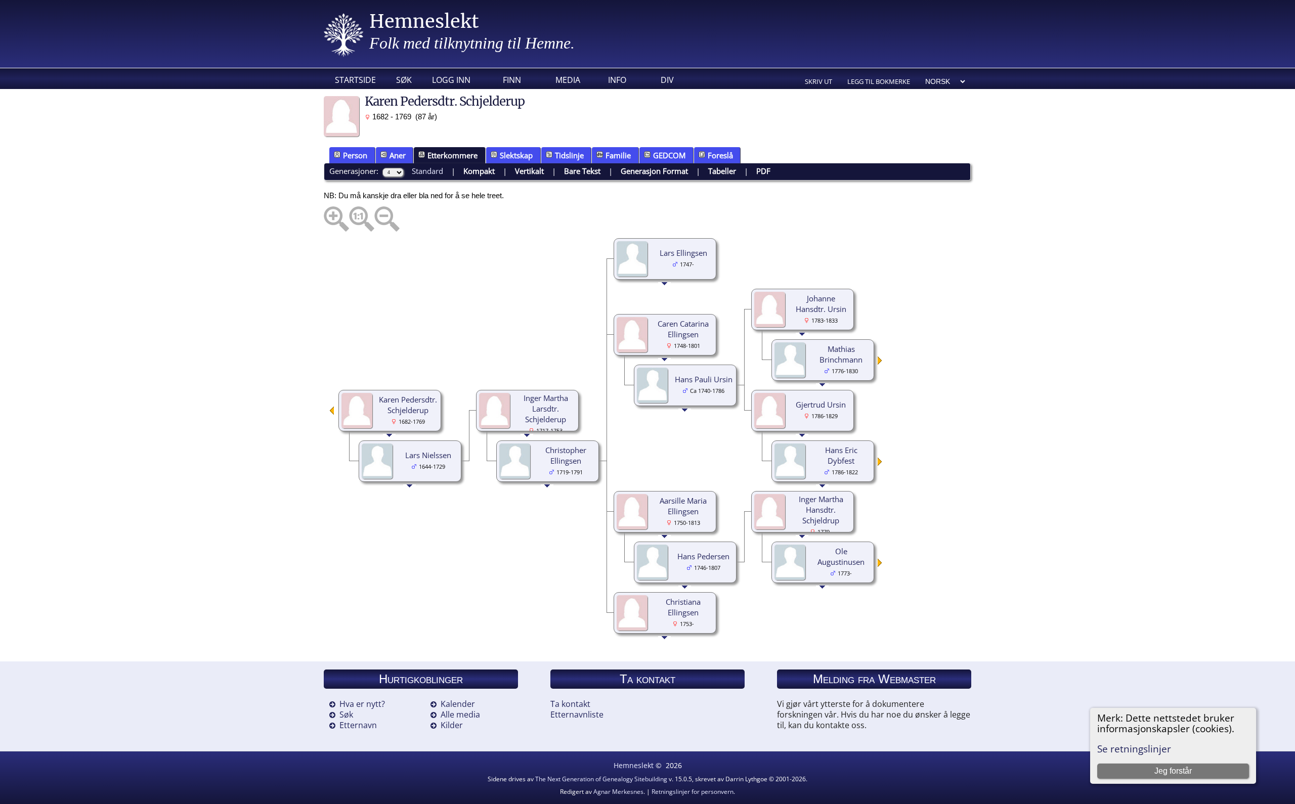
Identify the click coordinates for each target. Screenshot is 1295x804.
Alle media (460, 714)
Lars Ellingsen (683, 253)
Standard (427, 171)
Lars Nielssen (428, 455)
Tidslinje (569, 155)
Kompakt (479, 171)
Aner (398, 155)
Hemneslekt (424, 21)
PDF (763, 171)
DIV (667, 79)
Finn (512, 79)
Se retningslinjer (1134, 748)
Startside (355, 79)
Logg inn (451, 79)
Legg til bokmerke (878, 81)
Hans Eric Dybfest (841, 455)
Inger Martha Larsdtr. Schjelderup (546, 408)
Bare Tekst (582, 171)
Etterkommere (452, 155)
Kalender (458, 703)
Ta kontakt (570, 703)
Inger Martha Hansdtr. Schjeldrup (821, 509)
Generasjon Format (654, 171)
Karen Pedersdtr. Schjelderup (408, 404)
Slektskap (516, 155)
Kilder (452, 725)
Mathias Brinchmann (840, 354)
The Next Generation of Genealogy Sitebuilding (601, 779)
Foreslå (720, 155)
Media (567, 79)
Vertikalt (529, 171)
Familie (618, 155)
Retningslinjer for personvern (692, 791)
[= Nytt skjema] (880, 361)
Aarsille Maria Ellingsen (683, 506)
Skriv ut (818, 81)
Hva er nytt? (362, 703)
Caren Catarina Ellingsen (683, 329)
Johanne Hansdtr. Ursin (821, 303)
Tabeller (722, 171)
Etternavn (358, 725)
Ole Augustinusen (841, 556)
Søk (404, 79)
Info (617, 79)
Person (355, 155)
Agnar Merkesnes (618, 791)
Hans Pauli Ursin (703, 379)
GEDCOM (669, 155)
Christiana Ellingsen (683, 607)
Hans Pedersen (703, 556)
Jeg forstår (1173, 771)
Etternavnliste (576, 714)
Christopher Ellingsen (565, 455)
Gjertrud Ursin (821, 404)
